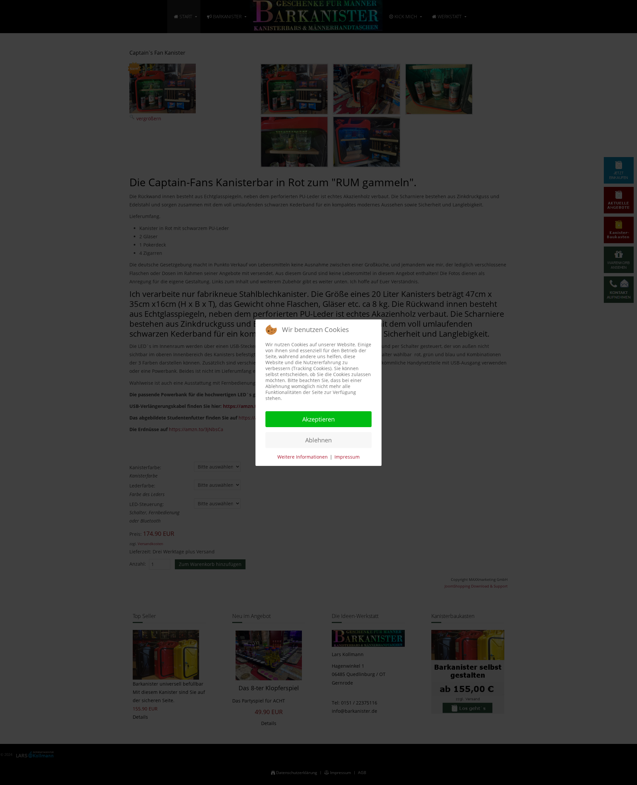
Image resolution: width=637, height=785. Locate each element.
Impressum (347, 457)
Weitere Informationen (302, 457)
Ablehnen (318, 440)
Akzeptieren (318, 419)
